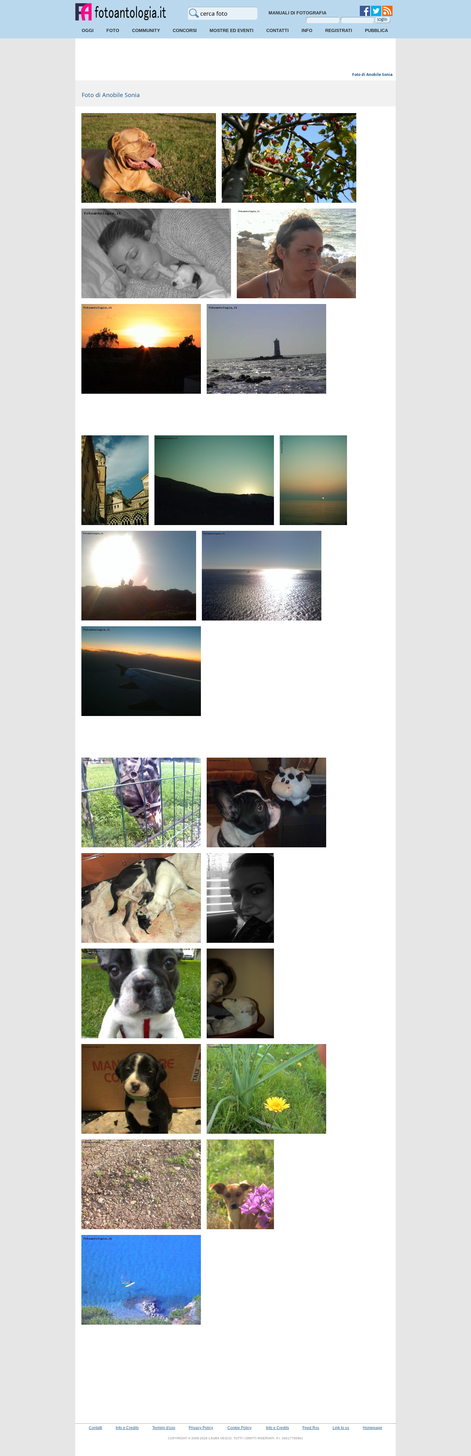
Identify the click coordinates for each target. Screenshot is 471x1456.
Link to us (341, 1428)
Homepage (372, 1428)
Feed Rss (310, 1428)
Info (307, 30)
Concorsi (185, 30)
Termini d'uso (163, 1428)
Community (146, 30)
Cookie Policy (239, 1428)
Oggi (88, 30)
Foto (112, 30)
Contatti (277, 30)
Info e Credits (127, 1428)
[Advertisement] (235, 56)
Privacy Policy (201, 1428)
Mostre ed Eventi (231, 30)
